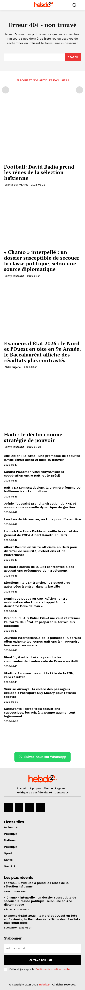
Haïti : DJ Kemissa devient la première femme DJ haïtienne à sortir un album (42, 489)
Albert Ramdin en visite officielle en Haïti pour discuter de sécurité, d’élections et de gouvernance (40, 550)
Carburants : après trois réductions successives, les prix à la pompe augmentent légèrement (40, 712)
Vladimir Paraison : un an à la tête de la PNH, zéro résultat (39, 675)
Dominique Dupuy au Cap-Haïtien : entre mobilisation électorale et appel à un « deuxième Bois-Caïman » (35, 602)
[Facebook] (8, 807)
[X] (29, 807)
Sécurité (9, 909)
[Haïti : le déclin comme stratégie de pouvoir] (42, 401)
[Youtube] (40, 807)
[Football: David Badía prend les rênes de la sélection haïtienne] (42, 133)
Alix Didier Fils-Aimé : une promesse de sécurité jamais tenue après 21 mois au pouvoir (42, 457)
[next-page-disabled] (79, 89)
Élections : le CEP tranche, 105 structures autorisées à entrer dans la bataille (37, 584)
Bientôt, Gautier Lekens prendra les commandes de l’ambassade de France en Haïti (41, 659)
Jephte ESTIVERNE (16, 184)
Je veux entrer (40, 959)
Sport (8, 891)
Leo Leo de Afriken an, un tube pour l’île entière (42, 519)
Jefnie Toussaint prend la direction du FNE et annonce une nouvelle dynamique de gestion (40, 505)
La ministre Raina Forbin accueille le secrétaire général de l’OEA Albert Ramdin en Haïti (41, 533)
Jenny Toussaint (14, 275)
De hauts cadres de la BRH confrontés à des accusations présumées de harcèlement (39, 568)
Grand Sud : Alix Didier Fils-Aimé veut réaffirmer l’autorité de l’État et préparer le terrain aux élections (42, 621)
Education (10, 927)
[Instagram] (19, 807)
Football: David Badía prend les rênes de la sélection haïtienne (39, 172)
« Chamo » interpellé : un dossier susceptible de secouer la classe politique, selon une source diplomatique (41, 260)
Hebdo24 (45, 984)
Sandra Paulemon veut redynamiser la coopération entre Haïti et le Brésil (34, 473)
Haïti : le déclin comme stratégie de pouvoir (33, 437)
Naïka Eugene (13, 367)
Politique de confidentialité (52, 969)
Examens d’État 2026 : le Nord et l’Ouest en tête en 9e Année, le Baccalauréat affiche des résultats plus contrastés (42, 352)
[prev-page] (5, 89)
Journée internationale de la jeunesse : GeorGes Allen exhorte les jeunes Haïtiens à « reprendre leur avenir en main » (42, 641)
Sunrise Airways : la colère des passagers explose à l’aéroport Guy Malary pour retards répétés (40, 692)
